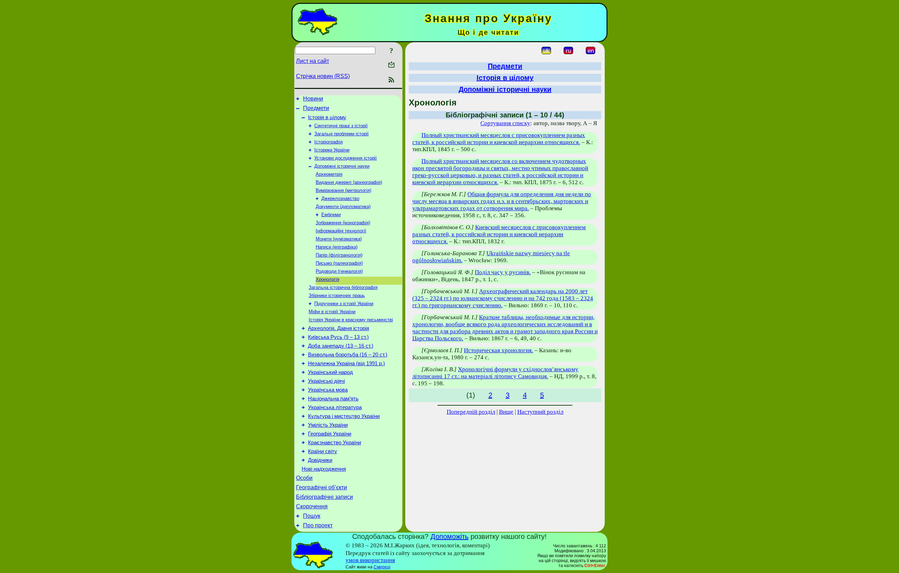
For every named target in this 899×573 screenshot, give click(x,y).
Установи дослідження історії (345, 158)
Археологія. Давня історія (338, 328)
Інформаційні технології (341, 230)
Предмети (316, 108)
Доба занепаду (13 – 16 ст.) (340, 346)
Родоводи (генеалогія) (339, 271)
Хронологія (327, 279)
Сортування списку (505, 123)
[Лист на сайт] (391, 65)
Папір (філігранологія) (339, 255)
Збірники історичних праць (337, 295)
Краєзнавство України (334, 442)
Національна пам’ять (333, 398)
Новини (313, 99)
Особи (304, 478)
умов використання (370, 560)
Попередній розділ (471, 411)
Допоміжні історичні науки (341, 166)
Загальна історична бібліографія (343, 287)
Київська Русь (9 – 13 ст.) (338, 337)
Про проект (318, 525)
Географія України (329, 434)
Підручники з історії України (343, 303)
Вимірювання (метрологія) (343, 190)
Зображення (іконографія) (343, 222)
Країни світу (322, 451)
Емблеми (331, 214)
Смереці (382, 567)
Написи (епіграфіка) (336, 247)
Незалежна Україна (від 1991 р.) (346, 363)
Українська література (335, 407)
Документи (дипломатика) (343, 206)
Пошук (311, 516)
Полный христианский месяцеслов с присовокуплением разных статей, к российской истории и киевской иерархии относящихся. (498, 139)
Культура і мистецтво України (344, 416)
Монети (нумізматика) (339, 239)
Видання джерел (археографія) (349, 182)
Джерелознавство (340, 198)
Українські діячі (326, 381)
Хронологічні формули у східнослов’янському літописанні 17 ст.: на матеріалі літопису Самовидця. (495, 373)
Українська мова (328, 390)
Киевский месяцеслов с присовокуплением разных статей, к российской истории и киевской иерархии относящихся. (499, 234)
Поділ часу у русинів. (503, 272)
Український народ (330, 372)
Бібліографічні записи (324, 497)
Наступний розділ (540, 411)
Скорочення (312, 506)
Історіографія (328, 141)
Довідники (320, 460)
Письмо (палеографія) (339, 263)
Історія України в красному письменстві (351, 319)
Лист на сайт (312, 61)
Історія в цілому (327, 117)
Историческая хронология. (498, 350)
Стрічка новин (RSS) (323, 76)
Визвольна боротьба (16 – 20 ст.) (347, 355)
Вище (506, 411)
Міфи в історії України (332, 311)
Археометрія (329, 174)
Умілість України (328, 425)
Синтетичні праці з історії (341, 125)
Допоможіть (449, 536)
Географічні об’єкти (321, 487)
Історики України (331, 150)
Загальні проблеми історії (341, 133)
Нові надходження (324, 469)
